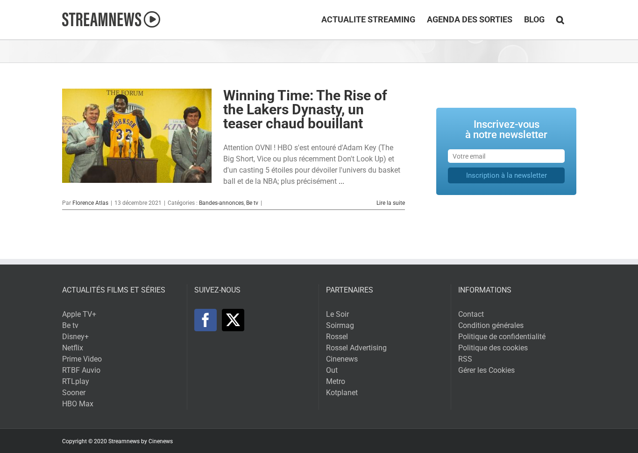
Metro (335, 381)
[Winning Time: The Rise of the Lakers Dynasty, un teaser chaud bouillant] (137, 136)
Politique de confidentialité (502, 336)
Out (332, 370)
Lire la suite (390, 203)
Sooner (73, 392)
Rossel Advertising (356, 347)
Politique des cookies (493, 347)
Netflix (72, 347)
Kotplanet (342, 392)
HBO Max (77, 403)
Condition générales (491, 325)
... (341, 181)
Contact (471, 314)
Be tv (252, 203)
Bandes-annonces (221, 203)
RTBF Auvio (81, 370)
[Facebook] (205, 320)
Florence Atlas (90, 203)
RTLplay (75, 381)
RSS (465, 359)
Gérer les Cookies (486, 370)
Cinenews (342, 359)
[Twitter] (233, 320)
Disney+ (75, 336)
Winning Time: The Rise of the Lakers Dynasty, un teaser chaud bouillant (305, 109)
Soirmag (340, 325)
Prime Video (82, 359)
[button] (560, 19)
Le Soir (337, 314)
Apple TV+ (79, 314)
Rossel (337, 336)
